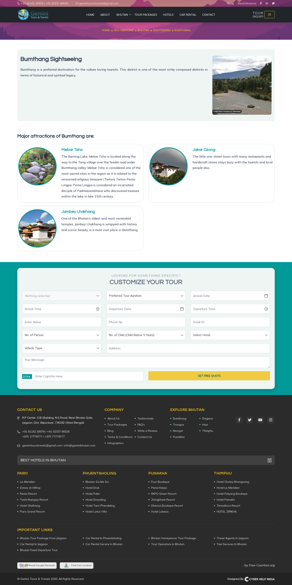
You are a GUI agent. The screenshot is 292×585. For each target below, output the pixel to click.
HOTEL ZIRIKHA (227, 511)
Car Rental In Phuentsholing (104, 538)
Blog (231, 3)
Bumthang (179, 418)
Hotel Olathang (30, 505)
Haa (205, 424)
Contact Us (144, 437)
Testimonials (145, 418)
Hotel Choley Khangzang (233, 482)
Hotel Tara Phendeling (100, 505)
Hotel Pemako (226, 499)
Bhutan (122, 14)
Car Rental (188, 14)
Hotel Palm (93, 493)
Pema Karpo (159, 488)
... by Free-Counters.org (258, 565)
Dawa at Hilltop (30, 488)
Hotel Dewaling (96, 499)
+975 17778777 (32, 436)
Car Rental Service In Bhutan (104, 544)
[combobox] (61, 296)
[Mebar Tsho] (37, 166)
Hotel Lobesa (159, 511)
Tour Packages (145, 14)
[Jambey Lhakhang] (37, 228)
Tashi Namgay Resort (34, 499)
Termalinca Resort (228, 505)
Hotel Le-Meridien (228, 488)
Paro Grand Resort (32, 511)
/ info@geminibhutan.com (79, 445)
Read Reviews (247, 3)
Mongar (178, 431)
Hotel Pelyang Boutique (232, 493)
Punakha (179, 437)
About (105, 14)
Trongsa (178, 424)
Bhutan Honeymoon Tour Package (173, 538)
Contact (208, 14)
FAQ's (141, 424)
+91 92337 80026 (57, 3)
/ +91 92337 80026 (57, 431)
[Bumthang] (242, 85)
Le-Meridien (27, 482)
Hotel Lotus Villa (96, 511)
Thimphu (207, 431)
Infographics (115, 443)
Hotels (168, 14)
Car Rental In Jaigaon (34, 544)
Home (90, 14)
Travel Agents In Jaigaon (233, 538)
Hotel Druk (92, 488)
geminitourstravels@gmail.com (98, 3)
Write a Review (147, 431)
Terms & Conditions (120, 437)
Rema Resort (28, 493)
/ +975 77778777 (54, 436)
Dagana (207, 418)
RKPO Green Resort (163, 493)
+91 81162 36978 (31, 3)
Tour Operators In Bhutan (167, 544)
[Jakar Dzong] (168, 166)
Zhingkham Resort (163, 499)
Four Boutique (160, 482)
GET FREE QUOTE (209, 376)
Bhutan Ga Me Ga (97, 482)
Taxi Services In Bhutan (232, 544)
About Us (113, 418)
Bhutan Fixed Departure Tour (39, 550)
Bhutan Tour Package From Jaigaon (43, 538)
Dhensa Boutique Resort (167, 505)
